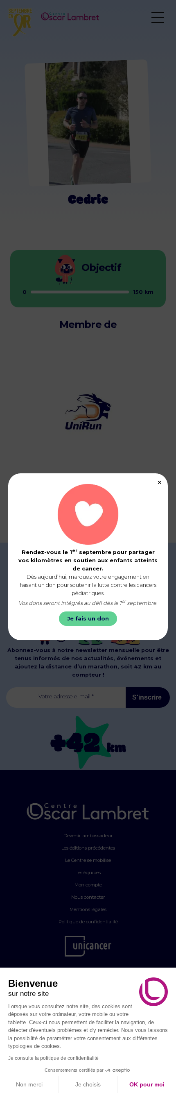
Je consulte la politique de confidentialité (53, 1058)
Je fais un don (88, 619)
